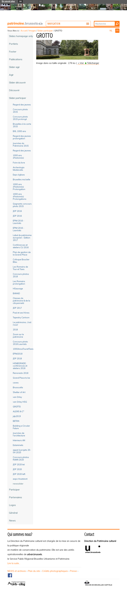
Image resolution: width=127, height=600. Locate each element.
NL (111, 30)
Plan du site (34, 571)
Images (32, 30)
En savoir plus (8, 1)
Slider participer (45, 30)
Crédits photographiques (55, 571)
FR (117, 30)
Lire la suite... (13, 563)
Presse (73, 571)
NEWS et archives (16, 571)
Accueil (24, 30)
